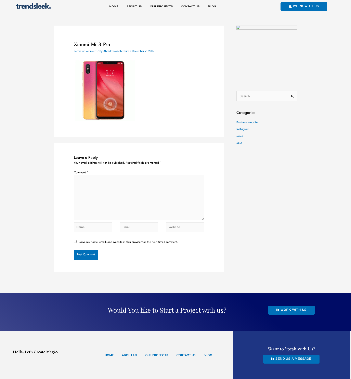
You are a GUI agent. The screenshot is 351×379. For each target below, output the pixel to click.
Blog (212, 6)
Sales (239, 136)
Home (113, 6)
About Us (134, 6)
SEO (239, 142)
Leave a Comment (85, 51)
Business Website (247, 122)
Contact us (190, 6)
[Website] (185, 228)
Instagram (242, 129)
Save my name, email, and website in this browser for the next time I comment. (128, 242)
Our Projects (161, 6)
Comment (81, 172)
